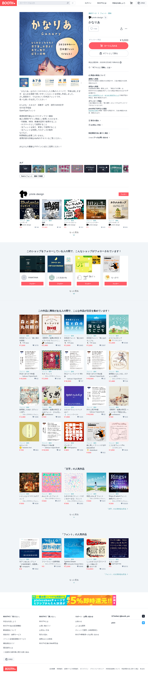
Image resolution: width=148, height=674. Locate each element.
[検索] (67, 3)
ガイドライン (84, 668)
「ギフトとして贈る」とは (100, 67)
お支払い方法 (96, 125)
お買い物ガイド (45, 626)
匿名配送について (9, 630)
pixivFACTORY (93, 110)
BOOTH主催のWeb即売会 (48, 643)
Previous (21, 44)
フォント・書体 (105, 13)
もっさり (115, 277)
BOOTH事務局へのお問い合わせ (87, 634)
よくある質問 (80, 626)
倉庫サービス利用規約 (71, 668)
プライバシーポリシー (97, 668)
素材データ (93, 13)
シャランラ (23, 222)
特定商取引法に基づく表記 (98, 133)
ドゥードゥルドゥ (70, 222)
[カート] (105, 17)
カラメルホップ (114, 222)
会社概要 (52, 668)
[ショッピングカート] (131, 3)
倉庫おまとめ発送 (45, 639)
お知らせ (78, 621)
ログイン (88, 3)
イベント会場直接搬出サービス (14, 639)
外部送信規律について (113, 668)
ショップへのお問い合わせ (98, 137)
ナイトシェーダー (92, 222)
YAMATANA (33, 277)
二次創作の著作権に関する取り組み (16, 652)
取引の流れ (95, 120)
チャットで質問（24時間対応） (86, 630)
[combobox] (44, 3)
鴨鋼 (43, 222)
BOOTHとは (101, 3)
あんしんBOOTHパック (96, 95)
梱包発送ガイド (9, 643)
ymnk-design (36, 194)
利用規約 (59, 668)
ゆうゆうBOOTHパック (112, 95)
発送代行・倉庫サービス (12, 634)
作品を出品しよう (118, 3)
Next (81, 44)
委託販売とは (8, 648)
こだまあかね (61, 277)
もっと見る (74, 291)
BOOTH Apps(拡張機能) (12, 626)
